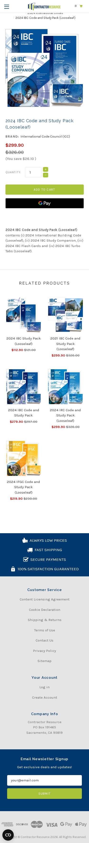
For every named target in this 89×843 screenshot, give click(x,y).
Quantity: (13, 172)
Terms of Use (44, 630)
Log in (44, 687)
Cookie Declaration (44, 610)
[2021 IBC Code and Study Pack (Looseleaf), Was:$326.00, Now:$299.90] (65, 315)
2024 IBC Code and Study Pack (23, 413)
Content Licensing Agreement (45, 599)
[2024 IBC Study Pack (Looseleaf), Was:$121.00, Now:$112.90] (23, 315)
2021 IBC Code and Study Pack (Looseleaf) (65, 343)
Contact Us (44, 640)
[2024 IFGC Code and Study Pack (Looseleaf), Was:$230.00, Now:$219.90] (23, 458)
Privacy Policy (44, 651)
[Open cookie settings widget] (8, 835)
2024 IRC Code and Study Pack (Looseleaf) (65, 415)
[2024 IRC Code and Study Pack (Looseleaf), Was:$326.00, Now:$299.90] (65, 386)
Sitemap (44, 661)
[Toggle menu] (6, 6)
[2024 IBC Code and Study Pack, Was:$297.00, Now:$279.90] (23, 386)
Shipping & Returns (44, 620)
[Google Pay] (44, 203)
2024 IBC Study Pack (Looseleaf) (23, 341)
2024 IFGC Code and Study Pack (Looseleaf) (23, 487)
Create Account (44, 697)
